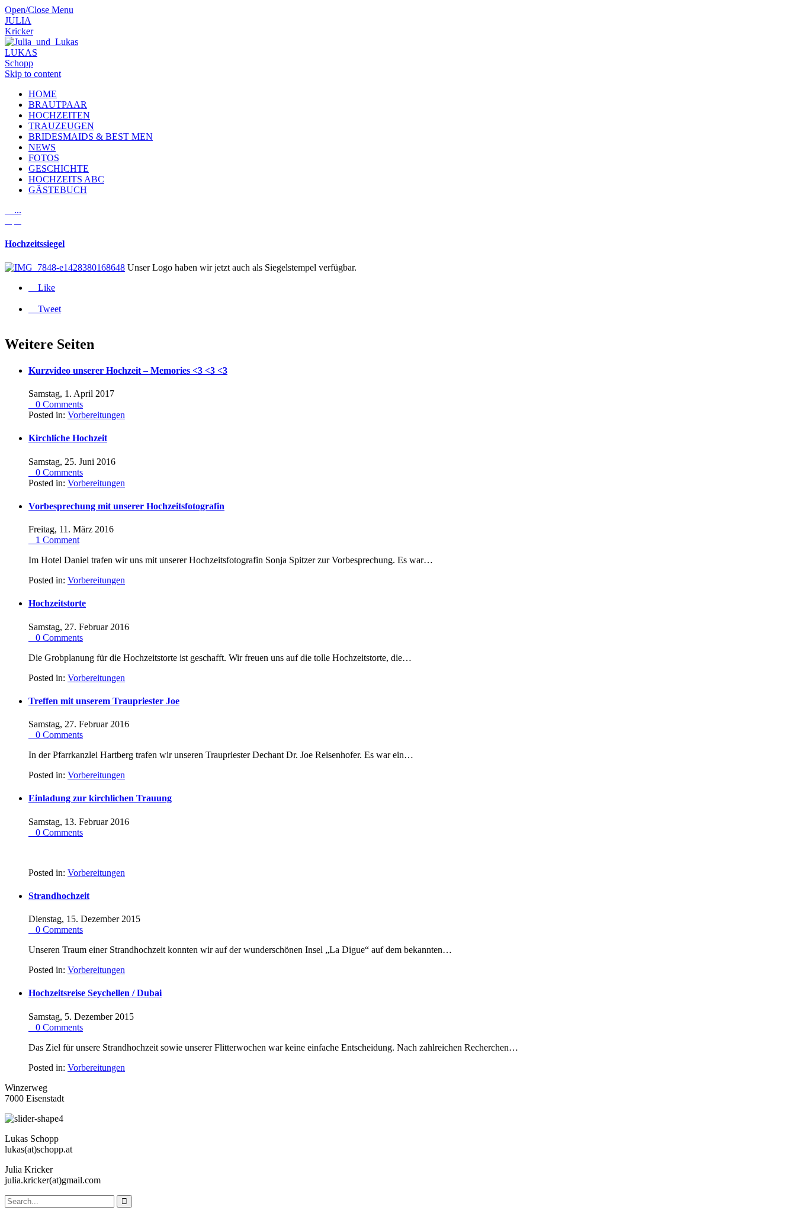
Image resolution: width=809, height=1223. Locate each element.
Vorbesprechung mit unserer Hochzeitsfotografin (126, 506)
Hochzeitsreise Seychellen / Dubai (95, 993)
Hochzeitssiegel (35, 244)
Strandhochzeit (58, 896)
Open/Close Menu (39, 10)
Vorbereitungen (96, 415)
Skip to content (33, 74)
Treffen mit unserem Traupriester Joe (103, 701)
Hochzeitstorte (57, 603)
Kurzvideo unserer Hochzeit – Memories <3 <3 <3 (127, 370)
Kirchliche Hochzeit (67, 438)
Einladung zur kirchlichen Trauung (100, 798)
